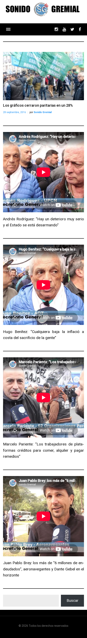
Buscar (73, 600)
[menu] (8, 29)
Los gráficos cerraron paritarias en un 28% (38, 105)
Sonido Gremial (43, 112)
